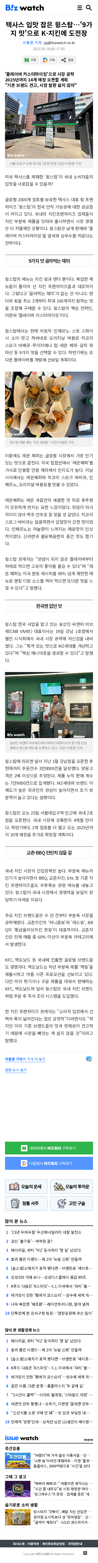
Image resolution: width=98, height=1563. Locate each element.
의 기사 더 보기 (25, 1058)
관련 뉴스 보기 (16, 1069)
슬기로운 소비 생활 (21, 1505)
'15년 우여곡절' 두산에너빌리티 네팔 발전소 (46, 1232)
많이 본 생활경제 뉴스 (22, 1330)
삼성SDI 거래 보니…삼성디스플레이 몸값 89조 (48, 1277)
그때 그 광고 (15, 1476)
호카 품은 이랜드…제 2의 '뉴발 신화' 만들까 (46, 1259)
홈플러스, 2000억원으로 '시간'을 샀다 (62, 1465)
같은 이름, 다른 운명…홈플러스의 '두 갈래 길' (47, 1386)
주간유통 (12, 1448)
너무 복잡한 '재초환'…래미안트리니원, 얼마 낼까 (50, 1304)
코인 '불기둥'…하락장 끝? (32, 1241)
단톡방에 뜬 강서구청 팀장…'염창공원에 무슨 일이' (52, 1313)
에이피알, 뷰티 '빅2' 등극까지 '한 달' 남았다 (46, 1250)
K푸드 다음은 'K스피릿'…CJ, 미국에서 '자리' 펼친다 (52, 1286)
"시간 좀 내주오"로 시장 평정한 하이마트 (64, 1488)
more (88, 1439)
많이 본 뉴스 (16, 1221)
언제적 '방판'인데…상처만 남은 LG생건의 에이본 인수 (54, 1422)
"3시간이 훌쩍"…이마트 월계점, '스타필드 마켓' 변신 (53, 1395)
